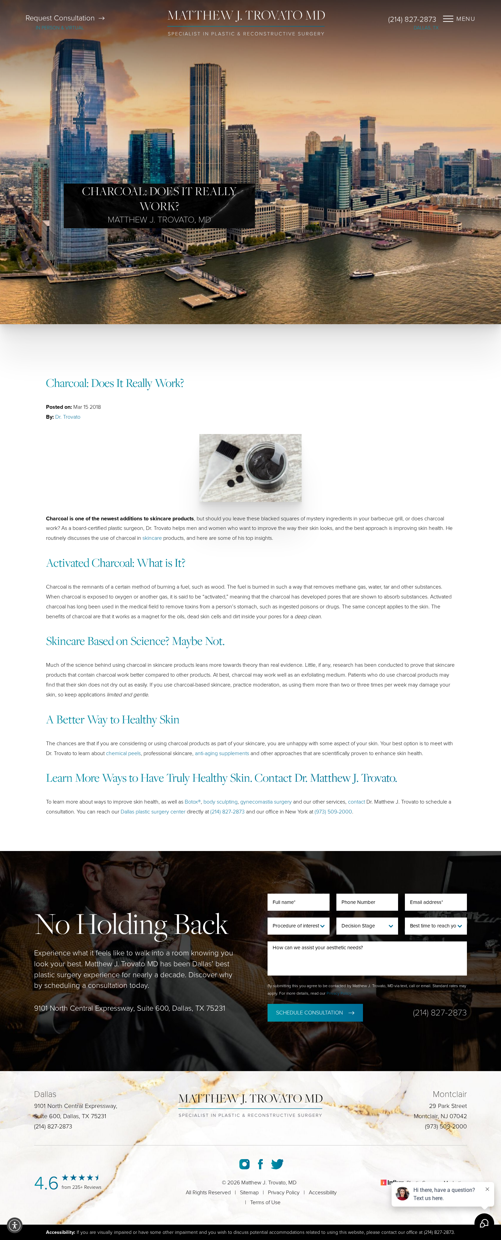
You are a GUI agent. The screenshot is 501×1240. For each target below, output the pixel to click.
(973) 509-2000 (333, 811)
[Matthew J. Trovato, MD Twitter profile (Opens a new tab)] (277, 1164)
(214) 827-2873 (412, 19)
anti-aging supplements (222, 753)
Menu (465, 19)
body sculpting (220, 801)
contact (356, 801)
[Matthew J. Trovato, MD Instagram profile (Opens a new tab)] (244, 1164)
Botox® (193, 801)
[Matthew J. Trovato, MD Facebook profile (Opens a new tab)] (260, 1164)
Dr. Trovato (67, 417)
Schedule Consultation (309, 1012)
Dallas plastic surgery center (153, 811)
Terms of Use (265, 1202)
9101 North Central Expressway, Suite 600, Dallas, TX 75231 (129, 1008)
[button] (14, 1225)
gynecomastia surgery (266, 801)
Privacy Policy (339, 993)
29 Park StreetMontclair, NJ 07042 (440, 1111)
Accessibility (323, 1192)
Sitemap (249, 1192)
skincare (152, 538)
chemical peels (123, 753)
